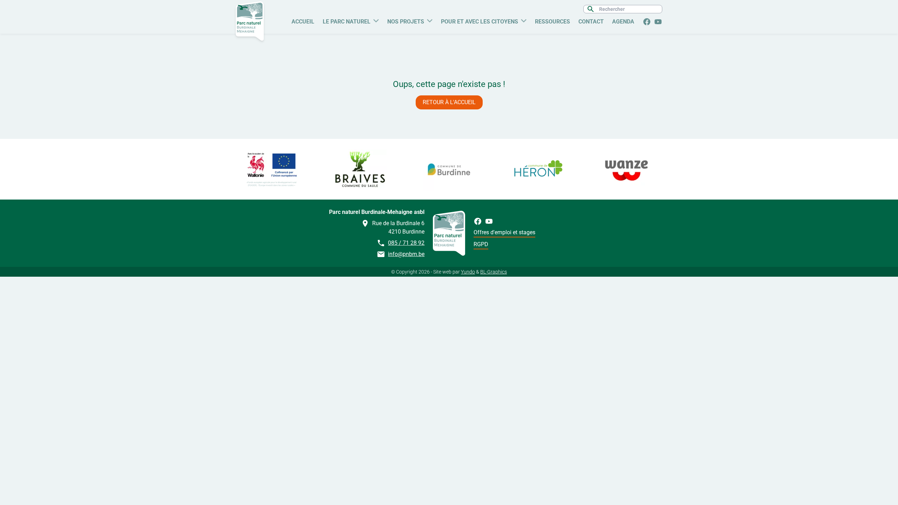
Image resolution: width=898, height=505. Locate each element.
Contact (591, 21)
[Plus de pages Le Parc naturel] (376, 20)
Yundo (468, 272)
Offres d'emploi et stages (504, 232)
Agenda (623, 21)
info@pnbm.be (406, 254)
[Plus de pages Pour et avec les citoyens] (524, 20)
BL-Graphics (493, 272)
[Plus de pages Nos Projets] (430, 20)
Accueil (302, 21)
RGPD (481, 244)
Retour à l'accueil (449, 102)
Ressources (552, 21)
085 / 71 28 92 (406, 243)
